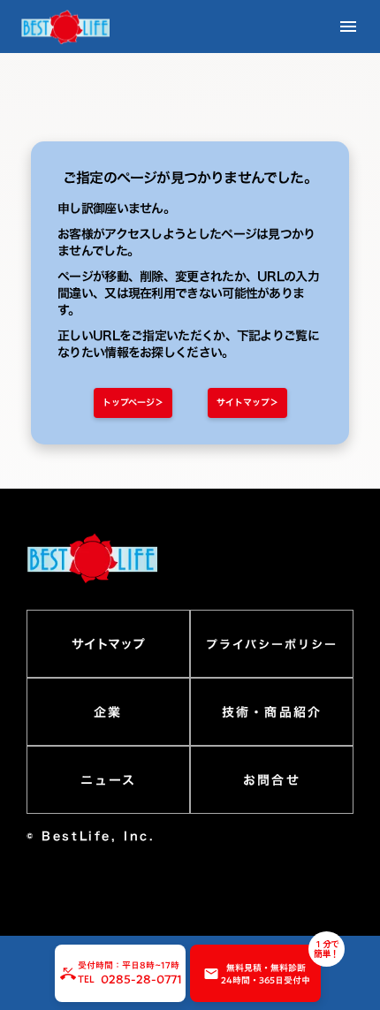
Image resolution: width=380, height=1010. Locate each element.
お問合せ (271, 780)
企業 (108, 712)
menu (348, 26)
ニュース (108, 780)
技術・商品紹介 (272, 712)
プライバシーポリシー (272, 644)
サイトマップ (108, 644)
